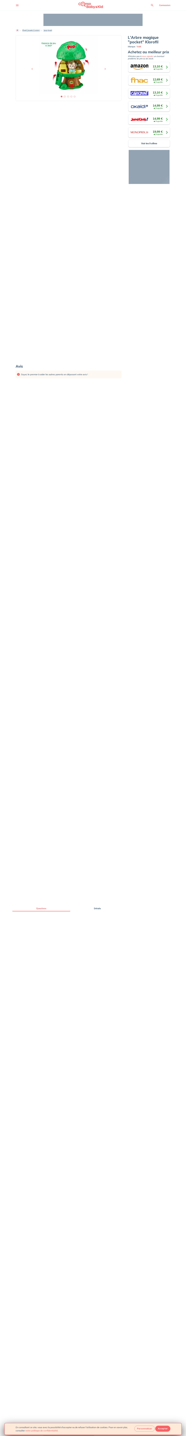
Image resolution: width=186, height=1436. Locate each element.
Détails (97, 908)
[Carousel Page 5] (74, 96)
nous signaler (147, 56)
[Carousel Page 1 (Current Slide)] (61, 96)
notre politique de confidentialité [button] (41, 1430)
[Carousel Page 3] (68, 96)
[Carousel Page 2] (65, 96)
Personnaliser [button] (144, 1428)
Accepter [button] (163, 1428)
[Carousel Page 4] (71, 96)
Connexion (164, 5)
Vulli (139, 46)
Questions (41, 908)
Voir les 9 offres (149, 143)
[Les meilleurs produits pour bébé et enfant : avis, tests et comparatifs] (87, 5)
